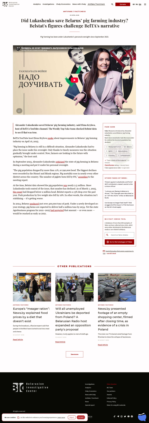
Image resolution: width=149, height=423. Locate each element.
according (83, 177)
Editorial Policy (111, 398)
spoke (50, 138)
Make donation (111, 384)
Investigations (48, 4)
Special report (90, 405)
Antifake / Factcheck (96, 4)
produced (34, 203)
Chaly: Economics (63, 4)
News (87, 402)
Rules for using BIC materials (116, 405)
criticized (60, 162)
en (140, 4)
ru (137, 4)
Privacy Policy (111, 402)
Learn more (61, 417)
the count (17, 192)
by (134, 4)
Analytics (37, 4)
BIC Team (110, 388)
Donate (123, 4)
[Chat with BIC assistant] (142, 416)
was (65, 185)
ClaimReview (109, 165)
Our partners (111, 391)
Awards (109, 395)
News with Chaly (79, 4)
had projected (57, 210)
